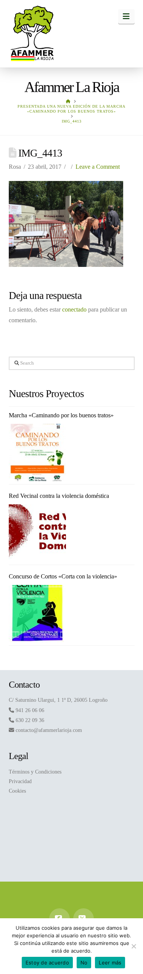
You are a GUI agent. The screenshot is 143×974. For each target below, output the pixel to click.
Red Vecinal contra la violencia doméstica (59, 496)
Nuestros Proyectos (46, 393)
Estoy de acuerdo (47, 962)
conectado (74, 309)
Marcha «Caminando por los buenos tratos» (61, 415)
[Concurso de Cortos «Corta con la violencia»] (37, 613)
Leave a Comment (98, 166)
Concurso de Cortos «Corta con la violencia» (63, 576)
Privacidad (20, 781)
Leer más (110, 962)
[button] (126, 16)
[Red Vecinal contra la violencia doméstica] (37, 533)
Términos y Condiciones (35, 772)
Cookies (17, 791)
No (84, 962)
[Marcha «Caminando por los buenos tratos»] (37, 452)
